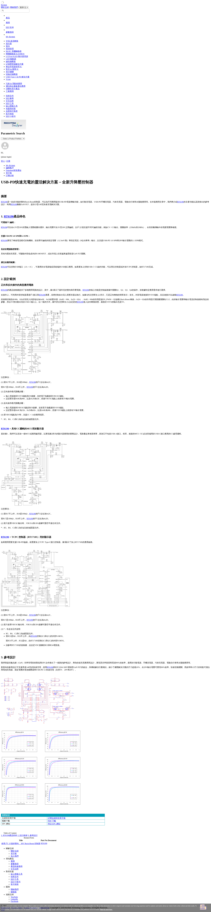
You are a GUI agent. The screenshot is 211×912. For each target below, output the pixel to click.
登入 (3, 161)
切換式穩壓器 (12, 74)
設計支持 (10, 27)
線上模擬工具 (12, 106)
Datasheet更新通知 (13, 170)
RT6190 (4, 202)
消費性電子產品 (13, 89)
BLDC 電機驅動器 (13, 51)
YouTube (14, 897)
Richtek (4, 5)
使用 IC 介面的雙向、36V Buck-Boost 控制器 (20, 844)
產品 (8, 18)
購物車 (14, 892)
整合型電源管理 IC (14, 67)
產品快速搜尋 (16, 866)
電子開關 (10, 72)
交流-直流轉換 (12, 41)
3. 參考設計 (33, 835)
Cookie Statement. (35, 908)
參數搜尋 (10, 32)
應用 (8, 23)
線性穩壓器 (11, 61)
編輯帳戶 (10, 168)
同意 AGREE (202, 907)
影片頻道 (10, 114)
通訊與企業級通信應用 (15, 86)
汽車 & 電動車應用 (14, 84)
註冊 (8, 161)
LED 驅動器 (11, 59)
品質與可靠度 (12, 111)
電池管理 (10, 49)
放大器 (9, 44)
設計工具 (10, 103)
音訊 (8, 46)
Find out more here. (106, 909)
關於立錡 (5, 7)
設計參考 (10, 98)
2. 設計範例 (22, 835)
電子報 (9, 173)
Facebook (14, 901)
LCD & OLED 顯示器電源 (17, 56)
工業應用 (10, 91)
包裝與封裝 (11, 109)
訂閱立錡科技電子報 (56, 818)
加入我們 (15, 856)
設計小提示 (11, 116)
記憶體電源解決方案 (14, 64)
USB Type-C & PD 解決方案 (17, 77)
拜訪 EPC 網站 (54, 824)
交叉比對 (10, 101)
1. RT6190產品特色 (9, 835)
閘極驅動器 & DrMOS (15, 54)
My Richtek (10, 37)
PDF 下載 (52, 821)
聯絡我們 (14, 7)
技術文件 (10, 96)
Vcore (8, 79)
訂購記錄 (10, 175)
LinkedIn (14, 899)
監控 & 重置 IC (12, 69)
